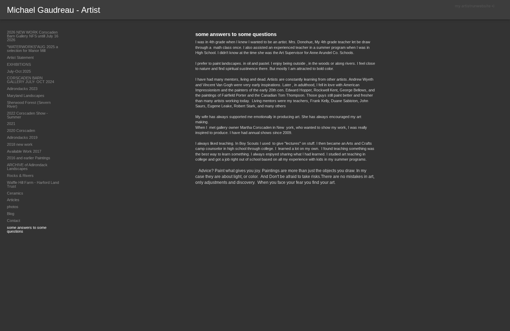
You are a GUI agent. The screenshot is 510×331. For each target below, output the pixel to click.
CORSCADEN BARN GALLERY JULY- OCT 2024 (30, 80)
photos (12, 207)
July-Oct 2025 (19, 71)
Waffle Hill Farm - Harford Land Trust (33, 184)
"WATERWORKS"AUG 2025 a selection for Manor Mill (32, 49)
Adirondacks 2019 (22, 137)
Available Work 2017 (24, 151)
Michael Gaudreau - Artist (53, 10)
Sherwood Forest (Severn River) (29, 104)
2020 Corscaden (21, 130)
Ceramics (15, 193)
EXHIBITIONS (19, 64)
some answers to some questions (26, 229)
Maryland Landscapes (25, 95)
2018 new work (20, 144)
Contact (13, 220)
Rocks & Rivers (20, 175)
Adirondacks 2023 (22, 89)
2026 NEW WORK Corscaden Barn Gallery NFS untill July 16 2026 (32, 36)
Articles (13, 200)
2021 (11, 124)
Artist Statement (20, 57)
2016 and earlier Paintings (28, 158)
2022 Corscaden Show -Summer (27, 115)
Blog (10, 214)
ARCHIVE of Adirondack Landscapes (27, 167)
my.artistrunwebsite (473, 5)
